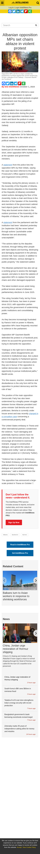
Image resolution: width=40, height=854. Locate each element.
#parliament (15, 534)
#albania (5, 534)
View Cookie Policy (29, 847)
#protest (24, 534)
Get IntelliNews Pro (20, 553)
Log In (11, 8)
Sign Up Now (13, 522)
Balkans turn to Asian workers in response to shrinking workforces (16, 596)
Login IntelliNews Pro (23, 8)
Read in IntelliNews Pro (20, 545)
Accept (19, 847)
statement (7, 165)
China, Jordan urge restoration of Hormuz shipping (15, 649)
